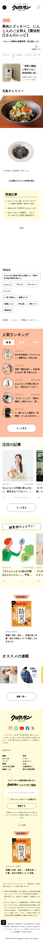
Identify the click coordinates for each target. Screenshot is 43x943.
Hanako (7, 926)
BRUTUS (11, 924)
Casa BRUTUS (29, 924)
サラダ (19, 284)
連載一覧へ (21, 696)
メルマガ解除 (21, 825)
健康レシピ (8, 304)
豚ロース (33, 304)
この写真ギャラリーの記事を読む (21, 181)
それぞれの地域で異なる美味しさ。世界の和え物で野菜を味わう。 (21, 277)
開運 (4, 764)
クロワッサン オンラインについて (14, 884)
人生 (24, 764)
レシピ (7, 291)
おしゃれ (5, 758)
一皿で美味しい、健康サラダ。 (16, 297)
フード (6, 20)
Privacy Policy (26, 932)
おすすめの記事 (8, 766)
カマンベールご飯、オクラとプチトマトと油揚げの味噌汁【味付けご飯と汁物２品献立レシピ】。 (22, 202)
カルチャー (27, 761)
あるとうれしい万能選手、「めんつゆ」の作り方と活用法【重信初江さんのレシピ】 (22, 214)
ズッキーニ (32, 284)
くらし (25, 758)
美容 (24, 756)
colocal (29, 926)
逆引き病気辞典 (29, 769)
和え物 (21, 304)
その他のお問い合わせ (21, 886)
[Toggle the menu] (4, 7)
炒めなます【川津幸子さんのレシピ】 (22, 208)
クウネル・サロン (12, 929)
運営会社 (31, 884)
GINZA (38, 924)
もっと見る (21, 428)
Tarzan (22, 926)
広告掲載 (17, 932)
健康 (4, 756)
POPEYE (19, 924)
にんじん (8, 284)
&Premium (15, 926)
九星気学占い (28, 766)
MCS (26, 929)
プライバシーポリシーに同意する (23, 799)
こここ (21, 929)
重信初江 (8, 310)
